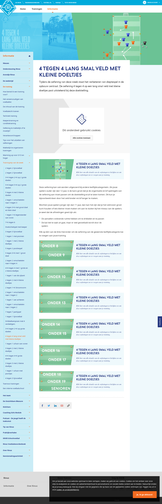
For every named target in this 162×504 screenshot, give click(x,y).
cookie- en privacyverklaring (68, 490)
